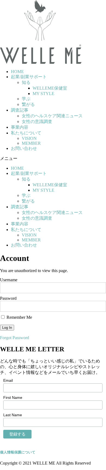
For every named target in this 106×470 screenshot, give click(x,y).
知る (26, 82)
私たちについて (26, 133)
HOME (17, 71)
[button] (53, 159)
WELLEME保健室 (50, 88)
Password (8, 298)
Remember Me (18, 317)
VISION (29, 138)
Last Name (12, 415)
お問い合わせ (24, 148)
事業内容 (19, 127)
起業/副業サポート (29, 76)
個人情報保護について (17, 452)
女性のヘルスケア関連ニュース (52, 115)
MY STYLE (43, 93)
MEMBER (31, 143)
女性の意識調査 (37, 121)
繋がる (28, 104)
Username (8, 279)
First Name (12, 397)
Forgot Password (14, 337)
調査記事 (19, 110)
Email (8, 380)
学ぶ (26, 98)
